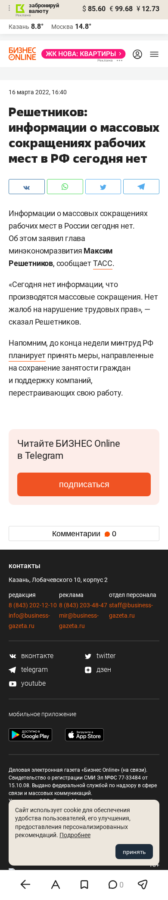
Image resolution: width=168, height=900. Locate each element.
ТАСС (102, 263)
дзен (103, 669)
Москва (62, 26)
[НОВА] (81, 54)
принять (134, 851)
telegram (33, 669)
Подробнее (74, 835)
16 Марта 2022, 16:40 (38, 92)
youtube (32, 683)
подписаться (84, 484)
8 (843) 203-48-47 (83, 605)
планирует (27, 355)
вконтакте (36, 656)
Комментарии (84, 533)
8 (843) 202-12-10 (33, 605)
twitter (105, 656)
